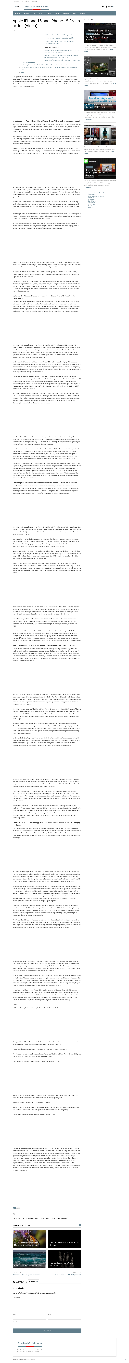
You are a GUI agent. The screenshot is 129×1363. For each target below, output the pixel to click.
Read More (89, 119)
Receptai (90, 207)
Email (50, 1314)
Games (57, 13)
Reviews (82, 13)
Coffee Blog (92, 204)
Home (18, 13)
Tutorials (90, 101)
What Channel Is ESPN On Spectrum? (67, 1275)
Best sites (66, 13)
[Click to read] (29, 1239)
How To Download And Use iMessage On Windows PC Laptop (98, 172)
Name (15, 1314)
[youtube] (103, 6)
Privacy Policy (25, 2)
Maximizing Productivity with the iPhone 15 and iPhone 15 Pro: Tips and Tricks (45, 65)
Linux (88, 70)
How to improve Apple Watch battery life (60, 38)
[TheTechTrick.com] (35, 9)
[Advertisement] (25, 46)
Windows (41, 13)
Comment (16, 1298)
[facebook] (106, 6)
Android (26, 13)
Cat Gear (91, 206)
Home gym (91, 199)
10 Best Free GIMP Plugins (98, 73)
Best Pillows (92, 201)
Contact (34, 2)
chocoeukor (91, 194)
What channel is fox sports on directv (26, 1275)
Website (15, 1322)
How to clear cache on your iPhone (28, 1265)
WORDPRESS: (33, 1281)
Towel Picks (91, 202)
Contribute (16, 2)
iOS (34, 13)
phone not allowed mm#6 (96, 193)
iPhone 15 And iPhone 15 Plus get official (60, 35)
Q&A (22, 72)
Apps (49, 13)
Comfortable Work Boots (96, 196)
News (74, 13)
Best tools (91, 198)
